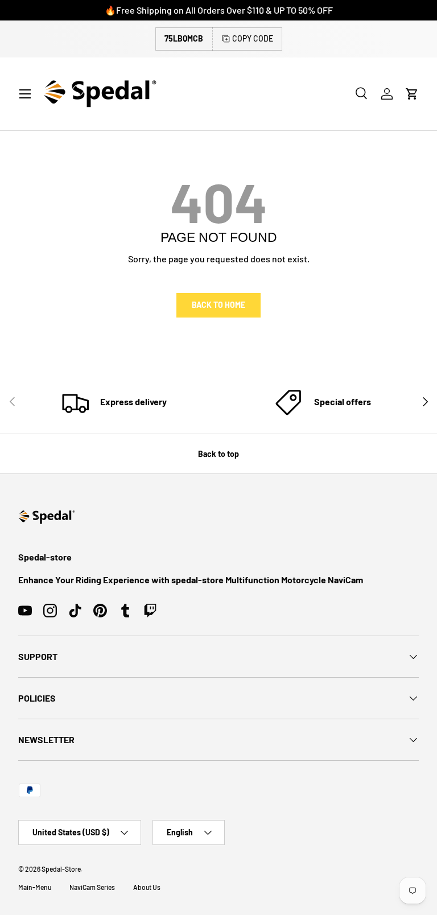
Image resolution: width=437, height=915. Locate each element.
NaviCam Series (92, 887)
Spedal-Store (61, 869)
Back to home (218, 305)
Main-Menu (34, 887)
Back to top (218, 454)
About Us (146, 887)
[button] (411, 93)
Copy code (252, 38)
